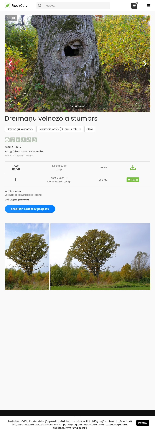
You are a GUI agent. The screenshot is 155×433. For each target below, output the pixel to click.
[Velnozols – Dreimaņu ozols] (27, 289)
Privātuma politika (76, 428)
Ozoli (90, 129)
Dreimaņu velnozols (20, 129)
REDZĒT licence (13, 191)
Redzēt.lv (19, 5)
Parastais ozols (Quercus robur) (60, 129)
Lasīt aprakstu (77, 106)
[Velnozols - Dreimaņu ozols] (100, 289)
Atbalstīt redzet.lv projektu (30, 209)
